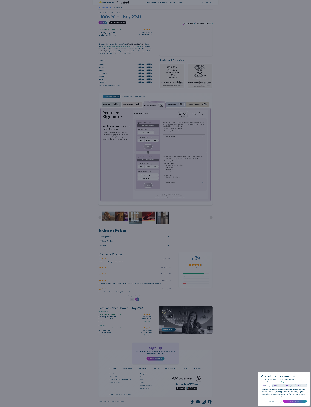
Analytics (290, 386)
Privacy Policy (280, 382)
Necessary (267, 386)
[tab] (266, 385)
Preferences (279, 386)
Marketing (302, 386)
